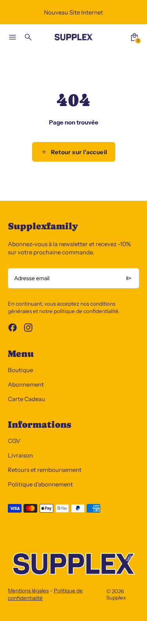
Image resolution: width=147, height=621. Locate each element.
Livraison (20, 455)
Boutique (20, 370)
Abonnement (26, 384)
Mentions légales (28, 590)
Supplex (116, 597)
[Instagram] (28, 327)
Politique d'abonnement (40, 484)
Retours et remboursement (45, 469)
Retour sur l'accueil (79, 152)
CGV (14, 441)
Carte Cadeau (26, 399)
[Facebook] (12, 327)
